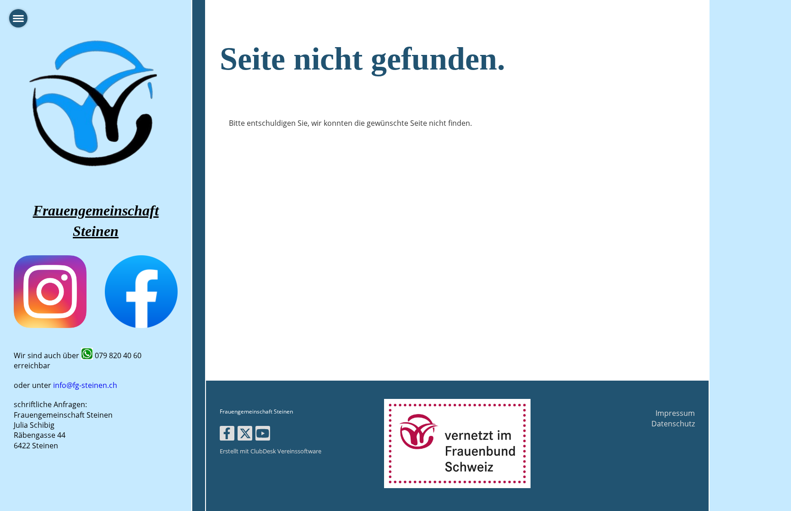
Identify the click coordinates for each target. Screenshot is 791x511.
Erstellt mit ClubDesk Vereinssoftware (270, 451)
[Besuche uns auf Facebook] (227, 435)
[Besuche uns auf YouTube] (262, 435)
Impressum (675, 413)
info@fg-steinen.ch (85, 385)
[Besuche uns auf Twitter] (245, 435)
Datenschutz (673, 424)
